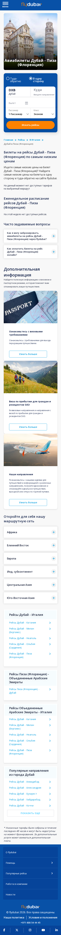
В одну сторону (38, 79)
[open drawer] (5, 3)
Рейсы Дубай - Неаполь (22, 638)
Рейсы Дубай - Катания (22, 622)
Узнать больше (28, 354)
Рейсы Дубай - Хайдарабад (24, 799)
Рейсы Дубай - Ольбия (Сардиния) (22, 645)
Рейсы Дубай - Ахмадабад (24, 781)
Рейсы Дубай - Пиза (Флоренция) (20, 655)
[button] (30, 236)
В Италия (35, 139)
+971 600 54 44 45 (30, 922)
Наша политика (14, 917)
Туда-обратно (15, 79)
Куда (38, 89)
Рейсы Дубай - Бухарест (23, 793)
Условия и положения (43, 917)
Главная (8, 139)
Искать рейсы (30, 124)
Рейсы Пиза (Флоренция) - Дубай (24, 691)
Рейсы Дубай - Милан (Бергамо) (21, 630)
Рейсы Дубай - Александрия (25, 787)
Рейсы (21, 139)
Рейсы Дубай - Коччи (21, 805)
